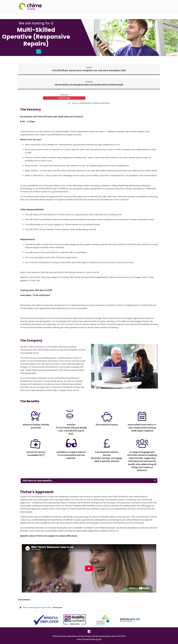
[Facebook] (89, 632)
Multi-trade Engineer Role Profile (42, 607)
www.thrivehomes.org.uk (89, 639)
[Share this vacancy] (38, 51)
